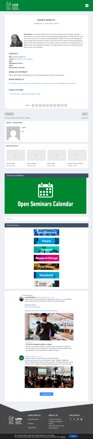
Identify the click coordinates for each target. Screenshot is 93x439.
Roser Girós (51, 163)
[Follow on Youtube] (81, 419)
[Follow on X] (74, 419)
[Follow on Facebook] (70, 419)
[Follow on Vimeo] (77, 419)
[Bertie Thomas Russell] (77, 155)
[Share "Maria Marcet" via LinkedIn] (51, 105)
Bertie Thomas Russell (75, 163)
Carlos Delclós (31, 163)
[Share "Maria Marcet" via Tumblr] (44, 105)
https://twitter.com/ (24, 59)
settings (63, 437)
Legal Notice (32, 428)
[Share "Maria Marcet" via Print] (65, 105)
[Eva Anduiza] (15, 155)
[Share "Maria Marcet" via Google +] (40, 105)
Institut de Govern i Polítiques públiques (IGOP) (55, 421)
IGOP (41, 23)
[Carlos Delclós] (36, 155)
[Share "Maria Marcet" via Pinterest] (47, 105)
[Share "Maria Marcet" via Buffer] (55, 105)
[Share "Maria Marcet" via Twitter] (36, 105)
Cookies (30, 423)
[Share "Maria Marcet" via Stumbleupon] (58, 105)
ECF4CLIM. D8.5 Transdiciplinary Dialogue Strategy (25, 94)
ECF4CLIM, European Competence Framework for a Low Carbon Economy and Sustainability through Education (43, 83)
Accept (73, 436)
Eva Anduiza (10, 163)
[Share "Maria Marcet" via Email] (62, 105)
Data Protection (33, 419)
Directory (56, 23)
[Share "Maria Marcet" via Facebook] (33, 105)
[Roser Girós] (56, 155)
